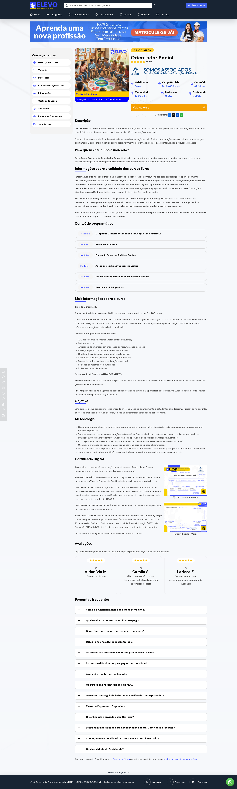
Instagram (157, 782)
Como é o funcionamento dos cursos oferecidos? (115, 609)
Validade (42, 70)
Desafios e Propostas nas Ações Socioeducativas (115, 276)
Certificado (105, 14)
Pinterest (202, 782)
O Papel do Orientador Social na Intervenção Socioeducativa (121, 233)
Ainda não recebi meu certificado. (106, 674)
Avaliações (43, 108)
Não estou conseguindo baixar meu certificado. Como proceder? (125, 695)
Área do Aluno (198, 5)
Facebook (180, 782)
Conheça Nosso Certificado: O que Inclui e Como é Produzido (122, 738)
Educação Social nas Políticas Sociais (108, 255)
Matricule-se (141, 107)
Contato (164, 14)
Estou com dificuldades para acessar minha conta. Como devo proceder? (130, 727)
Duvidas (145, 14)
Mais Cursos (45, 124)
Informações (44, 93)
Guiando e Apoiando (99, 244)
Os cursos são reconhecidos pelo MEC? (109, 684)
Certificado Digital (47, 101)
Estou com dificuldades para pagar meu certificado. (117, 663)
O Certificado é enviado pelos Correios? (110, 717)
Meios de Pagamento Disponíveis (105, 706)
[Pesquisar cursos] (154, 5)
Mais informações (117, 772)
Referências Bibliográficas (102, 287)
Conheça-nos (79, 14)
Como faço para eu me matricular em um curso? (115, 631)
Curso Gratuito (142, 50)
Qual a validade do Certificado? (105, 749)
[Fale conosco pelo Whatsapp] (230, 782)
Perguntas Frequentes (50, 116)
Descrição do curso (48, 62)
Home (36, 14)
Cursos (127, 14)
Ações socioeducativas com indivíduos (109, 265)
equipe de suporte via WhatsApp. (180, 759)
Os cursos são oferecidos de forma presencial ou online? (120, 652)
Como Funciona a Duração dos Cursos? (109, 642)
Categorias (55, 14)
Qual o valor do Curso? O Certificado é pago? (113, 620)
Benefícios (43, 77)
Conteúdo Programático (51, 85)
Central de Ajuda (121, 759)
